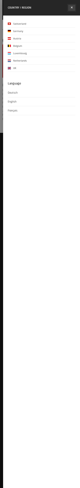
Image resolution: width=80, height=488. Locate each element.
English (12, 101)
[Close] (71, 8)
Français (12, 110)
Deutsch (13, 92)
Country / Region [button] (19, 7)
